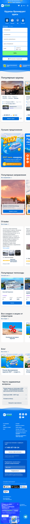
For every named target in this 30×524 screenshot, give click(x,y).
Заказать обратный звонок (15, 452)
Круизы (12, 303)
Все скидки (4, 318)
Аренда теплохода (20, 429)
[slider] (15, 150)
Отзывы (17, 423)
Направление (7, 34)
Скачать (4, 516)
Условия (16, 510)
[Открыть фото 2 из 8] (12, 253)
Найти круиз (19, 427)
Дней (5, 48)
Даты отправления (8, 43)
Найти (15, 53)
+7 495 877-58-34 (12, 447)
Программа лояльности (21, 430)
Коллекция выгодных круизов (21, 433)
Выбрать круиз (10, 118)
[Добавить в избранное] (21, 118)
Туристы (18, 47)
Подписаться (15, 471)
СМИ (4, 425)
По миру (11, 26)
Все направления (5, 177)
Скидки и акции (7, 427)
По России (5, 26)
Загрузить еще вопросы (15, 403)
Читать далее (6, 247)
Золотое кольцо (8, 257)
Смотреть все (5, 275)
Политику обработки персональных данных (13, 474)
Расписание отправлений (16, 59)
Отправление (7, 30)
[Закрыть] (17, 504)
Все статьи (4, 351)
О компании (6, 423)
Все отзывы (4, 224)
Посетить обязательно (9, 39)
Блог (4, 429)
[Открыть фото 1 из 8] (5, 253)
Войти (24, 5)
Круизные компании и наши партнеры (21, 436)
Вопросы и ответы (20, 425)
